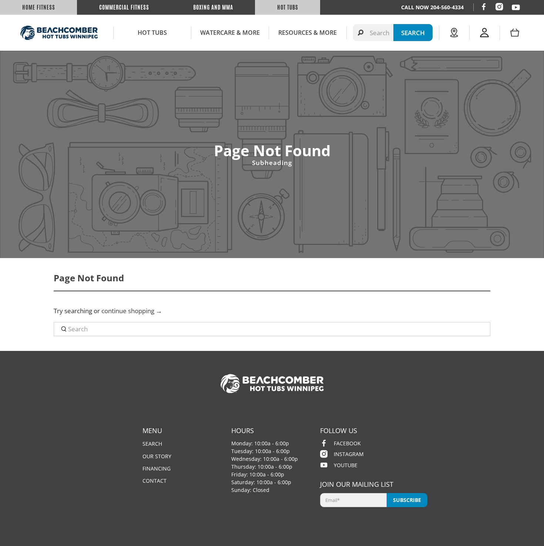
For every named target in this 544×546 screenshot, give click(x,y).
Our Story (156, 456)
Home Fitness (38, 7)
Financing (156, 468)
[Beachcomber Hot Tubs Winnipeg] (59, 32)
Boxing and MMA (213, 7)
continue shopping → (131, 311)
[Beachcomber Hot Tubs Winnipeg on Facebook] (483, 6)
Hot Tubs (287, 7)
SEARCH (413, 33)
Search (152, 443)
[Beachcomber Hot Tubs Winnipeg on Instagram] (499, 6)
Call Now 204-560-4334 (432, 7)
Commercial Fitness (124, 7)
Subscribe (407, 499)
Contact (154, 480)
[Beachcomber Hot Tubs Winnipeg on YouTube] (515, 7)
